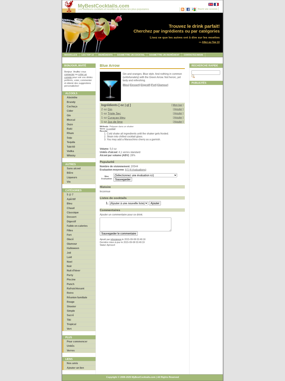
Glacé (70, 239)
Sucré (70, 315)
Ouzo (70, 124)
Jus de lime (115, 121)
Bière (70, 172)
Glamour (72, 243)
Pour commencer (77, 341)
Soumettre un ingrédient (164, 55)
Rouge (70, 301)
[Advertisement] (206, 149)
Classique (73, 212)
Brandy (71, 102)
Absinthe (72, 97)
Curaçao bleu (116, 117)
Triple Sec (114, 113)
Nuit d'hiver (73, 270)
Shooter (71, 306)
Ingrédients (105, 55)
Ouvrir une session (207, 9)
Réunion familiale (77, 297)
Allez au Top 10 (211, 42)
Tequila (71, 142)
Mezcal (71, 119)
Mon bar (177, 105)
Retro (70, 292)
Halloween (73, 248)
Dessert (71, 216)
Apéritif (71, 199)
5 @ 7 (70, 194)
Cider (70, 110)
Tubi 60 (71, 146)
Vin (69, 181)
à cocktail (110, 129)
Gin (69, 115)
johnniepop (116, 239)
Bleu (69, 203)
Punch (70, 284)
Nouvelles (70, 55)
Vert (69, 328)
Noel (69, 261)
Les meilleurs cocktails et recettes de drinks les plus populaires (113, 9)
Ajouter (178, 109)
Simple (71, 310)
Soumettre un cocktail (131, 55)
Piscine (71, 279)
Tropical (71, 324)
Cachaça (72, 106)
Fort (69, 234)
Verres (71, 350)
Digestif (71, 221)
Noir (69, 266)
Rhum (70, 133)
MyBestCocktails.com (103, 6)
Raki (69, 128)
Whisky (71, 155)
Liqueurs (72, 177)
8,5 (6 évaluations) (135, 169)
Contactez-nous (193, 55)
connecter (69, 74)
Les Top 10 (88, 55)
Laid (69, 257)
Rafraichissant (75, 288)
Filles (70, 230)
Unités (70, 345)
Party (70, 275)
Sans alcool (74, 168)
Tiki (69, 319)
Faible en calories (77, 225)
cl (127, 105)
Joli (69, 252)
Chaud (70, 208)
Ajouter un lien (75, 367)
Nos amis (72, 363)
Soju (69, 137)
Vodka (70, 151)
